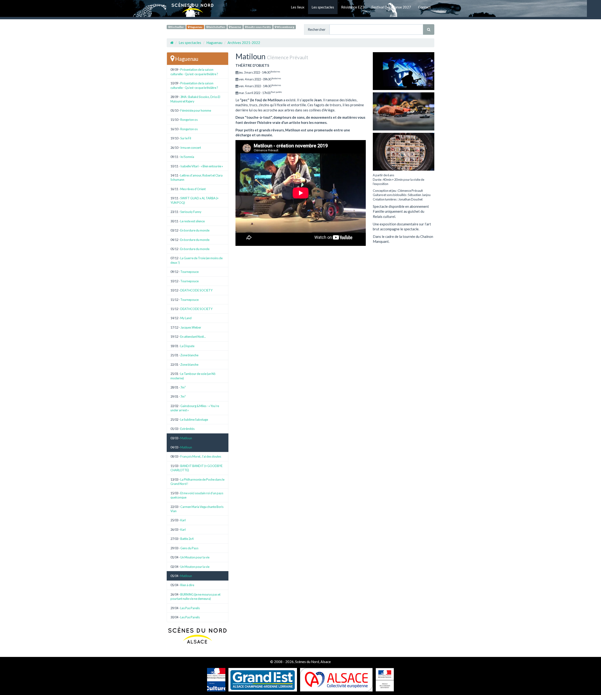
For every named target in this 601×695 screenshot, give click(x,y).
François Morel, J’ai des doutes (200, 456)
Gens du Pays (189, 548)
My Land (186, 318)
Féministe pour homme (195, 110)
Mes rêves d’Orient (193, 189)
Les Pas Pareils (190, 608)
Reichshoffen (216, 26)
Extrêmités (187, 429)
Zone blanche (189, 355)
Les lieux (297, 7)
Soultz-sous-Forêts (259, 26)
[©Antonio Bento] (404, 111)
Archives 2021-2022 (243, 42)
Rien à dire (187, 585)
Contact (424, 7)
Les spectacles (323, 7)
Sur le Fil (185, 138)
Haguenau (195, 26)
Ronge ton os (189, 120)
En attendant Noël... (193, 336)
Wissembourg (285, 26)
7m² (182, 387)
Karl (183, 520)
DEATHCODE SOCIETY (196, 290)
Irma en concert (190, 147)
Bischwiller (177, 26)
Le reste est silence (192, 221)
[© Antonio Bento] (404, 71)
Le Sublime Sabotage (194, 419)
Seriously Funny (190, 212)
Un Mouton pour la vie (194, 557)
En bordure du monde (194, 230)
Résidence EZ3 (352, 7)
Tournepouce (189, 272)
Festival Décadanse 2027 (391, 7)
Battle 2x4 (186, 539)
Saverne (235, 26)
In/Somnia (187, 157)
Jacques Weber (190, 327)
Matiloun (186, 438)
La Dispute (187, 346)
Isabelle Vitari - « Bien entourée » (201, 166)
